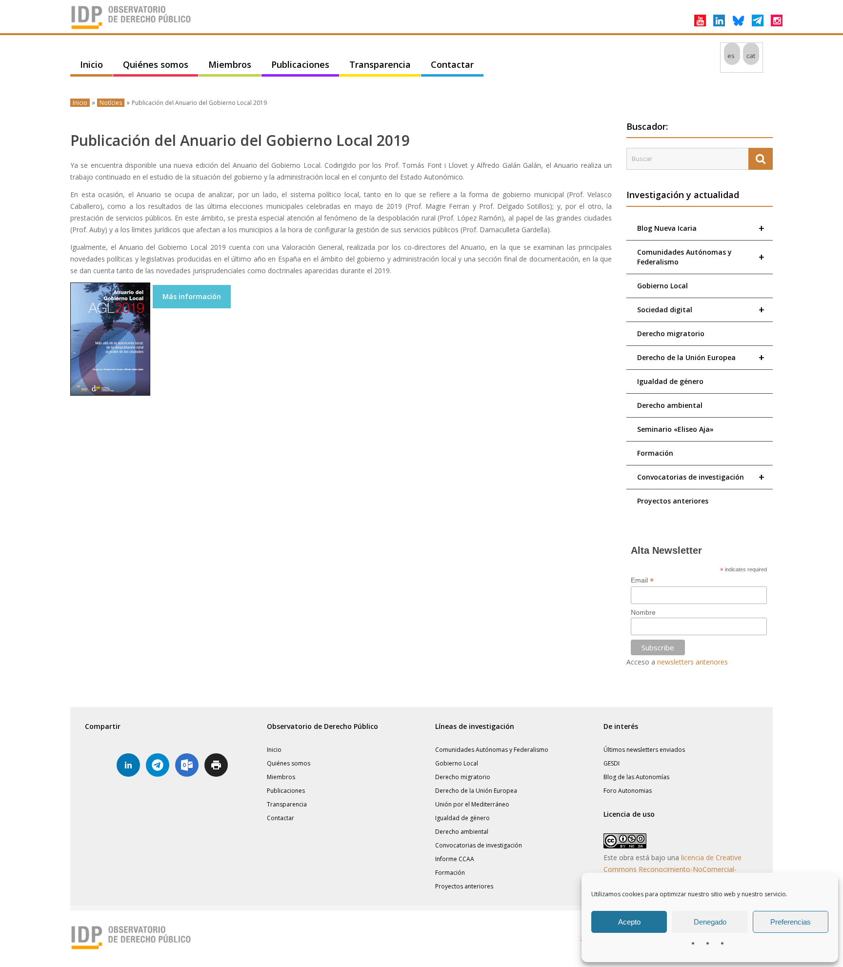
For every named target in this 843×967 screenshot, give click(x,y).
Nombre (643, 612)
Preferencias (790, 922)
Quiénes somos (155, 64)
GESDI (611, 763)
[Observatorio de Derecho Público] (131, 28)
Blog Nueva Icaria (700, 228)
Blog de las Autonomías (636, 777)
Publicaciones (300, 64)
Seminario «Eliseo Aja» (675, 429)
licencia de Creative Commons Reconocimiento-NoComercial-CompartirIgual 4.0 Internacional (672, 869)
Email (642, 580)
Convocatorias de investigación (700, 477)
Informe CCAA (454, 859)
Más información (191, 296)
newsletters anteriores (692, 661)
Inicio (91, 64)
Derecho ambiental (669, 405)
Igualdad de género (670, 381)
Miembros (229, 64)
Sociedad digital (700, 309)
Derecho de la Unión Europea (700, 357)
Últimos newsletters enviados (644, 749)
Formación (655, 453)
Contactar (452, 64)
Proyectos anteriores (672, 500)
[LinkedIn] (719, 20)
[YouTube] (700, 20)
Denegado (710, 922)
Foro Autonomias (627, 790)
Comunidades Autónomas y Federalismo (700, 256)
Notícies (111, 103)
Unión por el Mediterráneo (472, 804)
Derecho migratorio (670, 333)
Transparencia (380, 64)
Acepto (629, 922)
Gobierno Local (662, 285)
